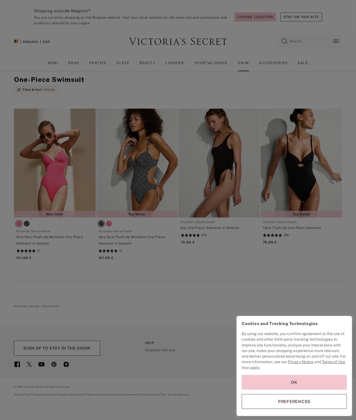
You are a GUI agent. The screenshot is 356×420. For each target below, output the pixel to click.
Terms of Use (333, 362)
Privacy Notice (300, 362)
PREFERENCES (294, 401)
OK (294, 382)
